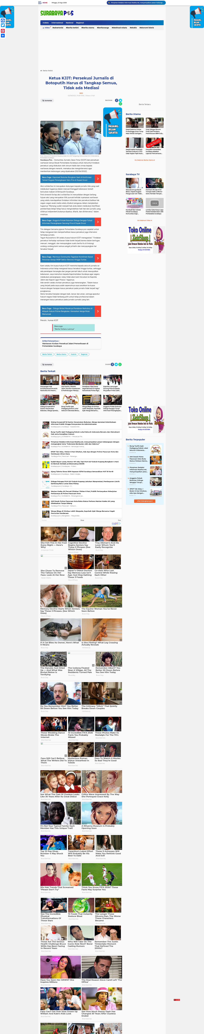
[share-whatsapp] (120, 103)
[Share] (2, 35)
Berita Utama (133, 114)
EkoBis (134, 28)
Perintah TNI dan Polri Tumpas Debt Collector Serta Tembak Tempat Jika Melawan (154, 192)
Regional (80, 23)
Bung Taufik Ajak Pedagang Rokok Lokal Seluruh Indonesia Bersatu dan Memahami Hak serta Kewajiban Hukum (139, 448)
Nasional (69, 23)
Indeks (46, 23)
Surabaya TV (133, 174)
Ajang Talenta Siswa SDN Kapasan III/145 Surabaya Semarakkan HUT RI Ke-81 (82, 471)
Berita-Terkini (73, 28)
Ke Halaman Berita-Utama (144, 160)
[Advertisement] (102, 48)
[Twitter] (2, 25)
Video (47, 28)
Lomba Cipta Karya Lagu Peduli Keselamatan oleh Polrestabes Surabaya (154, 212)
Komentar (48, 100)
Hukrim (73, 354)
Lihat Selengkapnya (144, 501)
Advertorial (58, 28)
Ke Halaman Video (144, 220)
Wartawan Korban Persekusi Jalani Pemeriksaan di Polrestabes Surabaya (65, 344)
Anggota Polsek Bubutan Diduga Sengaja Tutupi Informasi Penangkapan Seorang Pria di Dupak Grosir (139, 480)
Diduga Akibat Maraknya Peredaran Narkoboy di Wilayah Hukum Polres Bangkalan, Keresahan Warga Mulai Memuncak (67, 311)
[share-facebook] (116, 100)
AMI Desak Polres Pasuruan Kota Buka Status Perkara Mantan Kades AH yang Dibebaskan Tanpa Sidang (139, 459)
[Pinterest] (2, 31)
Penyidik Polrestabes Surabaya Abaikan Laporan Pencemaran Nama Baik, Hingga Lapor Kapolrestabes (153, 151)
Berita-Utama (88, 28)
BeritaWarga (103, 28)
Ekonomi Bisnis (147, 28)
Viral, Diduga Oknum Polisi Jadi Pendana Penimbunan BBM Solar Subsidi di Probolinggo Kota (154, 131)
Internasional (57, 23)
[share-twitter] (120, 100)
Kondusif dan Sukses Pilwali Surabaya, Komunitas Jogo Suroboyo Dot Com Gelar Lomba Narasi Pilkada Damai (133, 212)
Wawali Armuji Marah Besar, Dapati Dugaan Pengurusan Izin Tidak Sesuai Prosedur (134, 192)
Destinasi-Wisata (120, 28)
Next (119, 520)
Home (44, 3)
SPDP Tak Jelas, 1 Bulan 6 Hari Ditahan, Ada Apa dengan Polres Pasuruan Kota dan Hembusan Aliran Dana (137, 3)
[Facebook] (2, 20)
